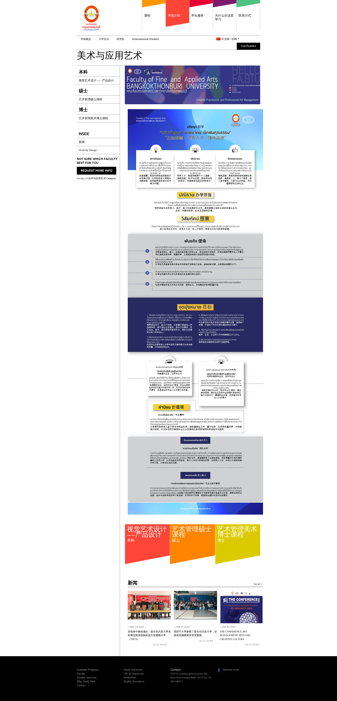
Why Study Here (86, 681)
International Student (145, 39)
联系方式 (245, 15)
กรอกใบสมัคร (248, 46)
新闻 (82, 142)
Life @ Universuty (134, 673)
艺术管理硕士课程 (192, 535)
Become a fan (231, 669)
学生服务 (197, 15)
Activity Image (88, 150)
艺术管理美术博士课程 (237, 535)
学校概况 (86, 39)
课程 (147, 15)
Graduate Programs (88, 669)
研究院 (120, 39)
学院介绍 (174, 15)
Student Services (86, 677)
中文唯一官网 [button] (229, 39)
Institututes (130, 677)
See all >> (258, 584)
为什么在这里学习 (224, 17)
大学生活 (104, 39)
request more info (96, 170)
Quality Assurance (134, 681)
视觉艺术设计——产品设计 (147, 535)
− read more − (160, 644)
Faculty (81, 673)
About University (133, 669)
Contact (81, 685)
